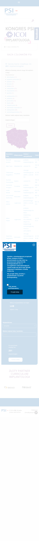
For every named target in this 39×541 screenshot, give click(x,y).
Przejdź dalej (15, 292)
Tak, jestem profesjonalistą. (13, 287)
